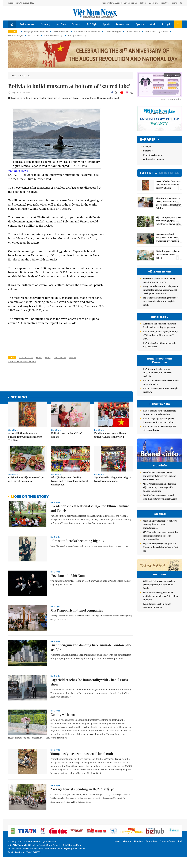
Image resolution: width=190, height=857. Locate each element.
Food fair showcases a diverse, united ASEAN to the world (110, 435)
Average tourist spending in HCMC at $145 (82, 789)
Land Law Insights (113, 31)
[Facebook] (112, 92)
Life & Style (91, 24)
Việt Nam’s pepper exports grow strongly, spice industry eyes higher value (168, 220)
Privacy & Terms (167, 841)
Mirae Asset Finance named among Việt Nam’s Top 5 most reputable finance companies (159, 487)
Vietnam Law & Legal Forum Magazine (119, 3)
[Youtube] (122, 92)
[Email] (131, 93)
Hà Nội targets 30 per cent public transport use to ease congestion (158, 420)
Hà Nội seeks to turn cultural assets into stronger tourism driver (159, 412)
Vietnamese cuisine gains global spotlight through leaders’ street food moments (160, 596)
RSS (180, 841)
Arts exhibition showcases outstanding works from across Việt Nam (25, 437)
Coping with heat (63, 714)
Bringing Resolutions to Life (36, 31)
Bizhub (143, 3)
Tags (12, 358)
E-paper (148, 139)
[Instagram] (127, 92)
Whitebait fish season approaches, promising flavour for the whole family (159, 585)
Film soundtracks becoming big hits (77, 540)
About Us (165, 3)
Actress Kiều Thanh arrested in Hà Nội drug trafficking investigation (167, 237)
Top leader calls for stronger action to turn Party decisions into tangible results (161, 301)
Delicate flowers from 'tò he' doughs (66, 435)
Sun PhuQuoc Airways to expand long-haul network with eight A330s (160, 497)
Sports (106, 24)
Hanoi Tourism (133, 31)
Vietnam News (26, 357)
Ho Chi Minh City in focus (156, 31)
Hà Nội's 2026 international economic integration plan (161, 382)
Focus (13, 31)
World (153, 24)
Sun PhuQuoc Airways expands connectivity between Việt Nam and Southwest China (159, 476)
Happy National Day (77, 35)
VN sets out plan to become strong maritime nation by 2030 (159, 280)
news (47, 357)
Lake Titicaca (60, 357)
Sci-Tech (61, 24)
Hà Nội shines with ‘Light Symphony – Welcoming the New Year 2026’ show (160, 335)
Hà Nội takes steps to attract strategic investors (160, 390)
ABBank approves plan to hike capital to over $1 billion (167, 254)
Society (76, 24)
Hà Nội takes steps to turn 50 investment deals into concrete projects (157, 372)
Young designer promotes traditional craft (81, 753)
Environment (123, 24)
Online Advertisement (153, 159)
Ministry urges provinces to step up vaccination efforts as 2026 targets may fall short (168, 203)
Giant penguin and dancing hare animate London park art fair (91, 647)
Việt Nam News (95, 13)
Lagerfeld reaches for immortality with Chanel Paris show (89, 681)
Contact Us (177, 3)
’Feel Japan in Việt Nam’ (68, 575)
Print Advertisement (153, 155)
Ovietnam (153, 3)
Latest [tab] (146, 172)
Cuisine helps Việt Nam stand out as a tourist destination (26, 479)
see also (19, 397)
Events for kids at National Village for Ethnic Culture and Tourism (89, 508)
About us (138, 841)
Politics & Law (27, 24)
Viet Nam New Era (61, 31)
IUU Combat (33, 35)
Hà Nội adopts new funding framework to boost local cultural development (69, 481)
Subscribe (148, 150)
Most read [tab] (169, 172)
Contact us (151, 841)
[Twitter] (116, 92)
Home (13, 75)
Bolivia (39, 357)
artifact (72, 357)
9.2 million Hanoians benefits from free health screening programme (159, 325)
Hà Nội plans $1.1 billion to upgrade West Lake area (159, 345)
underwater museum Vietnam (22, 361)
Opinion (140, 24)
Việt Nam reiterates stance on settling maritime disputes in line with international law (160, 536)
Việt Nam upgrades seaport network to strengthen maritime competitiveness (160, 524)
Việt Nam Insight (15, 35)
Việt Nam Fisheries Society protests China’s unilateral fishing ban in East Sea (160, 547)
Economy (45, 24)
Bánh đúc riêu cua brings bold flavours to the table (157, 605)
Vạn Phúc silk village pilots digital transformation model (112, 479)
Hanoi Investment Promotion (87, 31)
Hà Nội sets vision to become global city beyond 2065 (159, 428)
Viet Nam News (18, 170)
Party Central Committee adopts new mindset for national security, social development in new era (160, 290)
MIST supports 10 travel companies (76, 610)
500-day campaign (53, 35)
